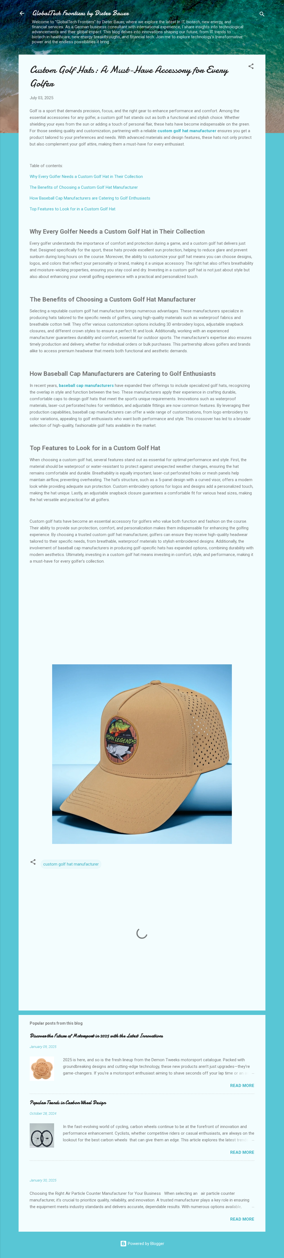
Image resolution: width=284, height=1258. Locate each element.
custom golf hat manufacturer (71, 864)
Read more (242, 1085)
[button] (251, 67)
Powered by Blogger (145, 1243)
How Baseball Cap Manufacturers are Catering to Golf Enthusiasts (90, 198)
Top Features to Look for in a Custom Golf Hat (72, 208)
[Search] (262, 15)
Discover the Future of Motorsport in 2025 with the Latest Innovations (96, 1035)
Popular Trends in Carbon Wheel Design (68, 1102)
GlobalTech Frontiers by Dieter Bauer (80, 13)
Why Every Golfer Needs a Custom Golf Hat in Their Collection (86, 176)
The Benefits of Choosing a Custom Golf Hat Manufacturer (84, 187)
